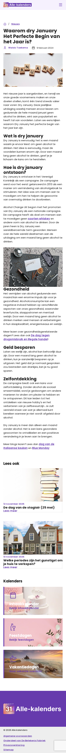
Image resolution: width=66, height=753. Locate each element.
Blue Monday (40, 448)
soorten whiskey (39, 218)
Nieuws (15, 24)
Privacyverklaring (14, 745)
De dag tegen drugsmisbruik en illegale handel (26, 337)
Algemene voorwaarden (17, 736)
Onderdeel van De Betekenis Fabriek (24, 740)
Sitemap (8, 749)
